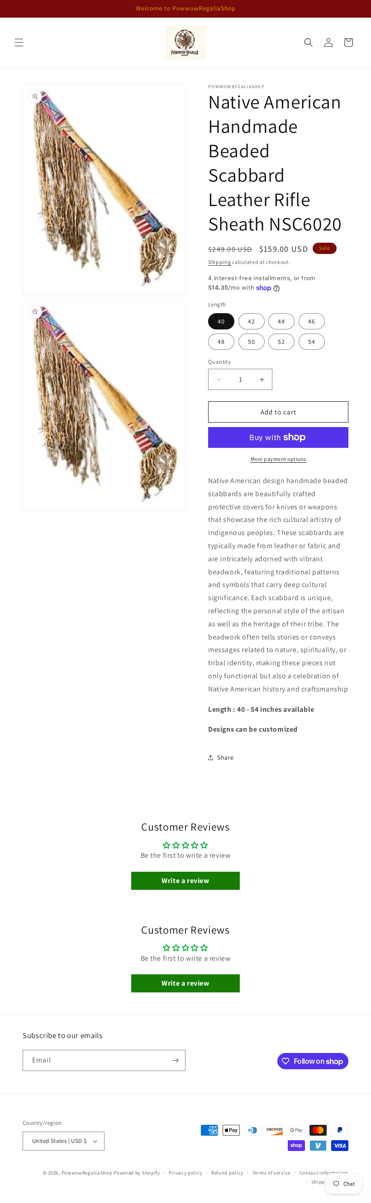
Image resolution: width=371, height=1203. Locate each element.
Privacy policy (185, 1173)
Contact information (324, 1173)
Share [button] (225, 757)
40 (221, 321)
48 (221, 342)
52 (281, 342)
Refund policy (227, 1173)
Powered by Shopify (137, 1173)
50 (251, 342)
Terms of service (271, 1173)
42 (251, 321)
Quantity (219, 362)
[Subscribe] (175, 1060)
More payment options (278, 459)
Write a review (185, 880)
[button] (19, 42)
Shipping (219, 261)
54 (311, 342)
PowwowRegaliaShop (88, 1173)
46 (311, 321)
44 (281, 321)
